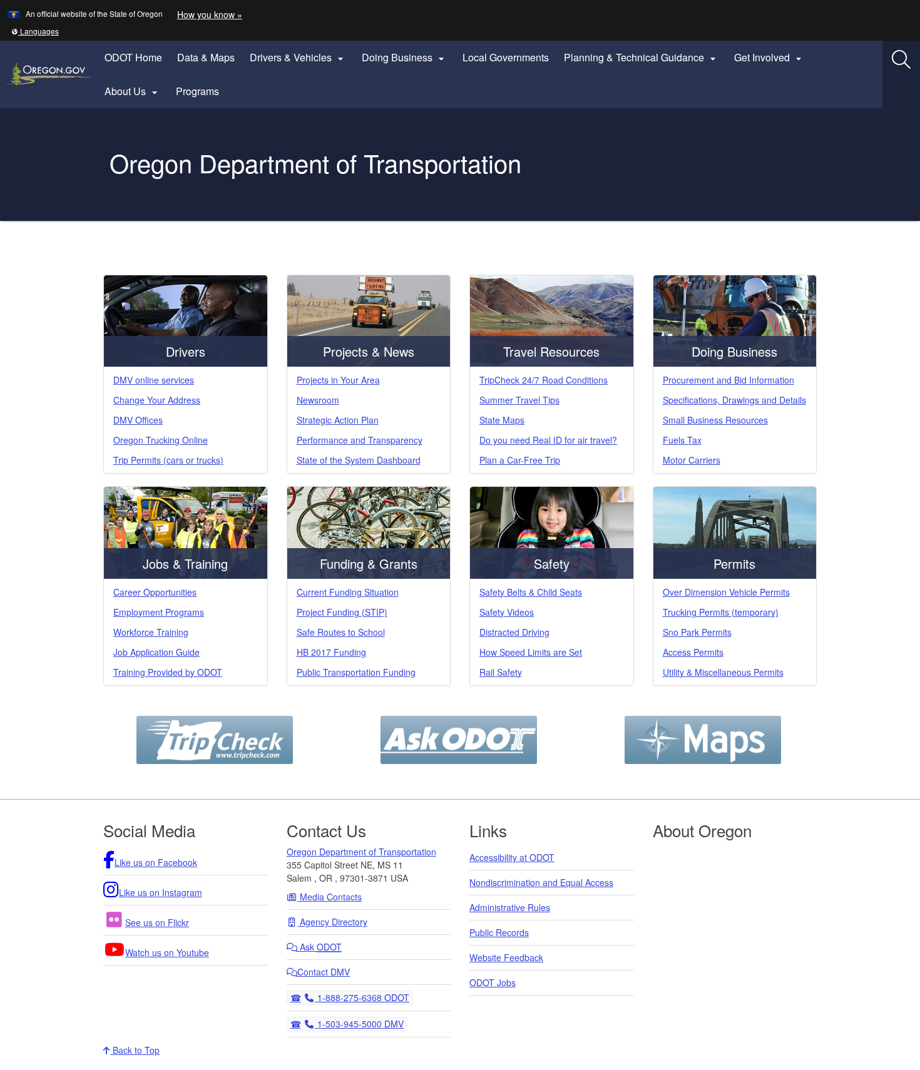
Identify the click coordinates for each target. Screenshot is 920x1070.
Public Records (499, 932)
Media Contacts (329, 896)
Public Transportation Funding (356, 672)
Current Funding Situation (348, 592)
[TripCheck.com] (214, 738)
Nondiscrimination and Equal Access (541, 882)
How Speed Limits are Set (530, 652)
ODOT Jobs (492, 982)
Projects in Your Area (338, 380)
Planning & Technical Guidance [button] (641, 57)
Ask (319, 946)
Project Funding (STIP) (342, 612)
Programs (197, 91)
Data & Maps (206, 57)
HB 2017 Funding (331, 652)
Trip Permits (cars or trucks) (168, 460)
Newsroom (318, 400)
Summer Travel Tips (519, 400)
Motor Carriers (691, 460)
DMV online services (153, 380)
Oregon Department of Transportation (361, 851)
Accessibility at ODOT (512, 857)
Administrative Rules (509, 907)
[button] (35, 31)
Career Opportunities (155, 592)
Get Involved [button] (769, 57)
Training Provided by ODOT (167, 672)
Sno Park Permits (697, 632)
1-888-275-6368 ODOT (361, 997)
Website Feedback (506, 957)
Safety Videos (506, 612)
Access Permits (693, 652)
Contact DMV (323, 972)
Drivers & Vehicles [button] (298, 57)
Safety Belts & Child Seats (530, 592)
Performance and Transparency (359, 440)
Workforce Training (150, 632)
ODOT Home (133, 57)
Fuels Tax (682, 440)
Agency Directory (332, 921)
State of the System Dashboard (359, 460)
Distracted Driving (514, 632)
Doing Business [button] (404, 57)
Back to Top (135, 1050)
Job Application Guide (156, 652)
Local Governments (506, 57)
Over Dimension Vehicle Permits (726, 592)
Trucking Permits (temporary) (721, 612)
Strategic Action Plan (338, 420)
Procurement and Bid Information (728, 380)
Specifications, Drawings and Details (734, 400)
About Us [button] (133, 91)
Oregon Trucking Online (160, 440)
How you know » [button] (209, 14)
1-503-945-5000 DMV (359, 1023)
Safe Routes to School (341, 632)
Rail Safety (500, 672)
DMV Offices (138, 420)
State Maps (501, 420)
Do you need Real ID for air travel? (548, 440)
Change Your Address (156, 400)
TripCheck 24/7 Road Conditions (543, 380)
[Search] (901, 59)
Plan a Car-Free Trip (519, 460)
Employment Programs (158, 612)
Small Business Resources (715, 420)
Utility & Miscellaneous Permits (723, 672)
